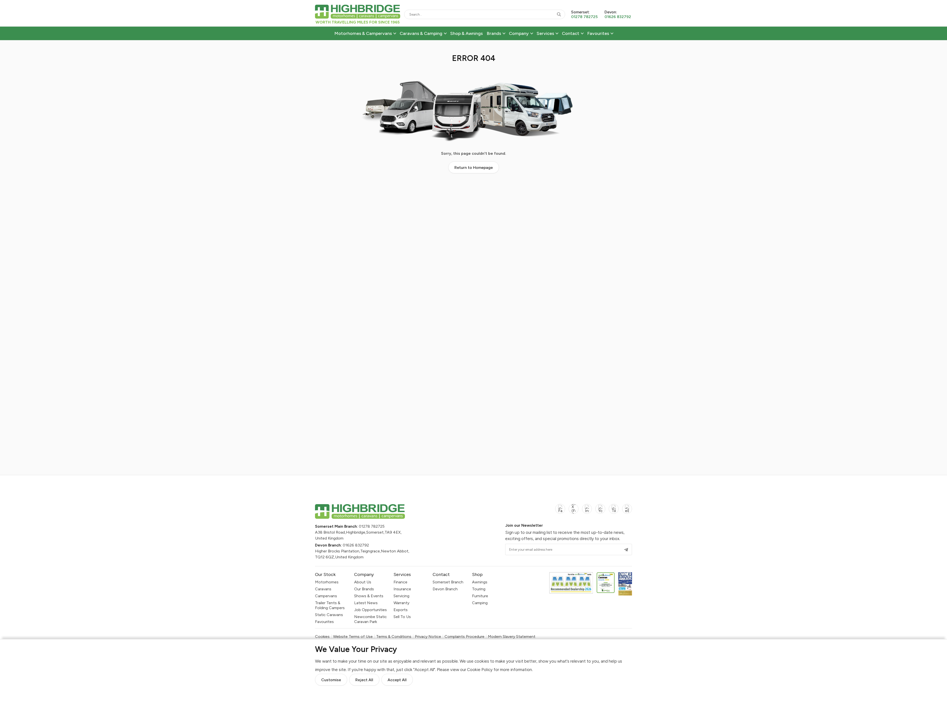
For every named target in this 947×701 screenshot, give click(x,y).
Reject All (364, 679)
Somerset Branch (448, 582)
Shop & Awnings (466, 33)
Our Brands (364, 589)
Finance (400, 582)
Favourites (598, 33)
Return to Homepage (473, 167)
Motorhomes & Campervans (363, 33)
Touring (478, 589)
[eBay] (627, 511)
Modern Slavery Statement (511, 637)
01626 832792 (356, 545)
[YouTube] (600, 511)
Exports (401, 609)
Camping (480, 602)
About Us (362, 582)
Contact (570, 33)
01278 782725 (372, 526)
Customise (331, 679)
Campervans (326, 596)
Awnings (479, 582)
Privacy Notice (428, 637)
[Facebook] (560, 511)
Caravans (323, 589)
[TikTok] (614, 511)
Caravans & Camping (421, 33)
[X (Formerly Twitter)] (574, 511)
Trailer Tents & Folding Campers (330, 605)
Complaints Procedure (464, 637)
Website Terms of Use (353, 637)
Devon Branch (445, 589)
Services (545, 33)
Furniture (480, 596)
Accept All (397, 679)
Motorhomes (327, 582)
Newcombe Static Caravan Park (370, 619)
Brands (494, 33)
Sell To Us (402, 616)
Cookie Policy (480, 669)
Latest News (366, 602)
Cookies (322, 637)
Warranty (401, 602)
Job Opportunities (370, 609)
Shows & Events (368, 596)
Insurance (402, 589)
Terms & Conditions (393, 637)
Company (519, 33)
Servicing (401, 596)
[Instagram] (587, 511)
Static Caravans (329, 614)
